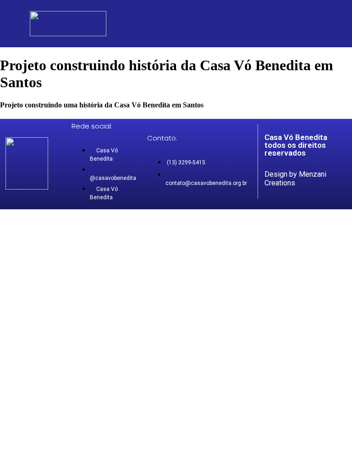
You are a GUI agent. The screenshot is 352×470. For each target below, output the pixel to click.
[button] (309, 26)
